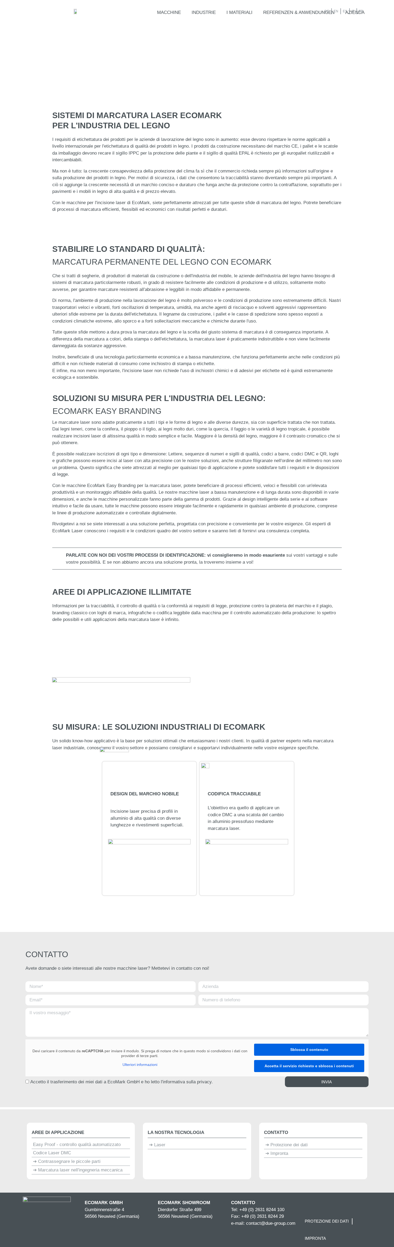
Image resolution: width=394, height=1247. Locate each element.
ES (345, 11)
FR (361, 11)
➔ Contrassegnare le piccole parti (67, 1161)
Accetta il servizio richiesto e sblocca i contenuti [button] (309, 1066)
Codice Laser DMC (52, 1152)
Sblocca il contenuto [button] (309, 1049)
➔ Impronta (276, 1153)
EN (336, 11)
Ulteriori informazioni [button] (139, 1064)
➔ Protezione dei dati (286, 1144)
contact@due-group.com (270, 1223)
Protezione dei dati (327, 1221)
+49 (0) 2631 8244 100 (261, 1209)
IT (353, 11)
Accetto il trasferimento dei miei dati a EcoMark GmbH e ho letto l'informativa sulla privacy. (121, 1081)
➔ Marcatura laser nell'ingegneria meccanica (77, 1170)
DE (327, 11)
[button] (169, 12)
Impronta (315, 1238)
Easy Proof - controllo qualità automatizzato (77, 1144)
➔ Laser (157, 1144)
